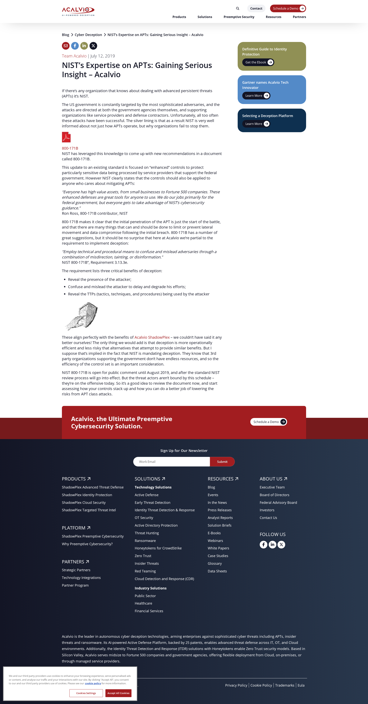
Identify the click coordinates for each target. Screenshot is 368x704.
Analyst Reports (220, 517)
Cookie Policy (261, 685)
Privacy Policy (236, 685)
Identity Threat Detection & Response (165, 510)
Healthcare (143, 603)
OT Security (144, 517)
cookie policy (93, 683)
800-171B (70, 148)
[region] (70, 683)
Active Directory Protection (156, 525)
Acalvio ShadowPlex (152, 337)
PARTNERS (73, 561)
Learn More (254, 95)
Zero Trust (143, 555)
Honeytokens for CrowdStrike (158, 548)
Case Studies (218, 555)
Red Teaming (145, 571)
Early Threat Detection (152, 502)
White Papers (218, 548)
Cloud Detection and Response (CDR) (164, 578)
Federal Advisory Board (278, 502)
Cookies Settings (86, 693)
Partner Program (75, 585)
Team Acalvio (74, 56)
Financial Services (149, 611)
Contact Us (268, 517)
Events (213, 495)
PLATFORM (73, 528)
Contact (256, 8)
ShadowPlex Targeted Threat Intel (89, 510)
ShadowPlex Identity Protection (87, 495)
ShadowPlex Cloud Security (84, 502)
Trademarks (284, 685)
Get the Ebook (256, 62)
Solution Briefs (220, 525)
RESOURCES (220, 478)
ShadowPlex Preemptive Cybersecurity (93, 536)
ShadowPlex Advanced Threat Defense (93, 487)
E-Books (214, 533)
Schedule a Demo (285, 8)
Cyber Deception (89, 34)
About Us (271, 478)
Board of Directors (274, 495)
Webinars (215, 540)
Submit (222, 462)
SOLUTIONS (147, 478)
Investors (267, 510)
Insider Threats (147, 563)
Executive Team (272, 487)
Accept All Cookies (118, 693)
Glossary (215, 563)
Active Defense (147, 495)
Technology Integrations (81, 577)
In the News (217, 502)
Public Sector (145, 595)
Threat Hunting (147, 533)
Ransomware (145, 540)
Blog (66, 34)
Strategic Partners (76, 570)
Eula (301, 685)
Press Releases (220, 510)
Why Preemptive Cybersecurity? (87, 544)
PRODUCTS (74, 478)
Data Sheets (217, 571)
